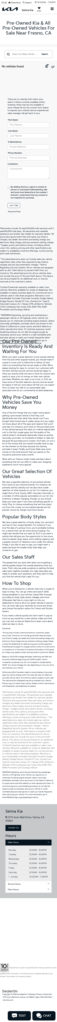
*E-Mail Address (15, 142)
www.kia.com (8, 1000)
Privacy (39, 994)
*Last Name (13, 131)
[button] (5, 2)
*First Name (13, 120)
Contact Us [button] (13, 828)
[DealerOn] (10, 991)
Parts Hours (13, 889)
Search (44, 54)
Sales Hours (13, 842)
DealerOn (23, 994)
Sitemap (31, 994)
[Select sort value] (52, 66)
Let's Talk (14, 205)
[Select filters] (46, 67)
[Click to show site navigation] (52, 9)
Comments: (13, 164)
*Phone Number (15, 153)
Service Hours (14, 884)
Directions (16, 3)
